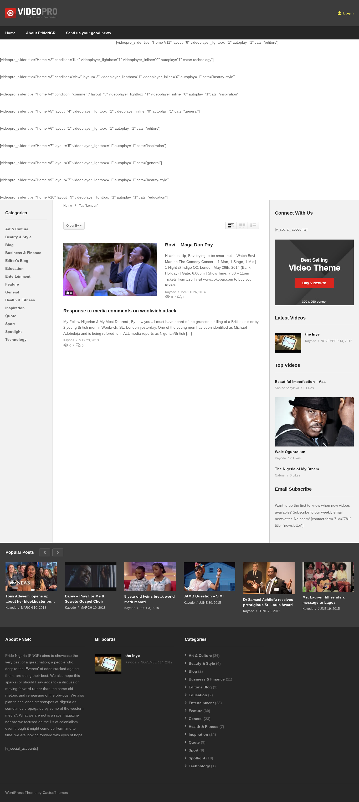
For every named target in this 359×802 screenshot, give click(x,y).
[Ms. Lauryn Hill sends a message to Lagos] (328, 577)
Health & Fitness (20, 300)
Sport (10, 324)
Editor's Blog (16, 260)
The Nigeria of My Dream (297, 469)
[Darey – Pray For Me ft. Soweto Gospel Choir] (90, 576)
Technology (16, 339)
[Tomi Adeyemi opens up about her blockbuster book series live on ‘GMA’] (31, 576)
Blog (9, 245)
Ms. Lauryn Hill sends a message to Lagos (323, 600)
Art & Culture (16, 229)
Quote (10, 316)
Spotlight (13, 331)
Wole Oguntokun (290, 452)
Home (10, 33)
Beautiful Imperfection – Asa (300, 381)
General (12, 292)
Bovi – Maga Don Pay (189, 244)
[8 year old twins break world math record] (150, 576)
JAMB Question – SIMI (204, 596)
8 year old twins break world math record (149, 599)
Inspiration (15, 308)
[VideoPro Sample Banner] (314, 304)
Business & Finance (23, 253)
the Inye (312, 334)
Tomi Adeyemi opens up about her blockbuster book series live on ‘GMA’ (31, 599)
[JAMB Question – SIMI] (209, 576)
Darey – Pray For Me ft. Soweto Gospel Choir (85, 598)
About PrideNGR (40, 33)
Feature (12, 284)
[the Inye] (288, 343)
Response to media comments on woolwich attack (119, 310)
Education (14, 268)
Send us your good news (88, 33)
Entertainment (17, 276)
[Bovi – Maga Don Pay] (110, 269)
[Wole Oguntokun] (314, 421)
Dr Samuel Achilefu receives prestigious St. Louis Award (268, 602)
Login (348, 13)
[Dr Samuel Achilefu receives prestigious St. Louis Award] (269, 578)
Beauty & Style (18, 237)
